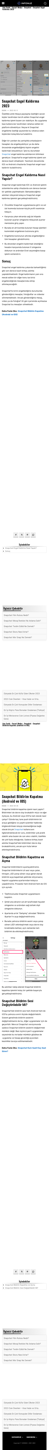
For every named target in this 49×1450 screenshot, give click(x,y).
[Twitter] (21, 534)
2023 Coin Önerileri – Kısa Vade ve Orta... (21, 699)
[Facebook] (15, 534)
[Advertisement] (24, 578)
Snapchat (27, 7)
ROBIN (4, 110)
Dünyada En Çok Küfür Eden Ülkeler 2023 (22, 693)
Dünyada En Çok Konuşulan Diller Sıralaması (23, 704)
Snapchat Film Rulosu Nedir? (16, 615)
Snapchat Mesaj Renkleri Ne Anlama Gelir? (22, 621)
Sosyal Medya (17, 7)
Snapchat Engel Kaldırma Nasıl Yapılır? (21, 548)
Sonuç (7, 551)
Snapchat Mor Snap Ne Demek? (18, 637)
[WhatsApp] (33, 534)
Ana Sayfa (6, 7)
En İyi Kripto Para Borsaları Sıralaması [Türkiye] (24, 710)
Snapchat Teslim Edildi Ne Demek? (19, 626)
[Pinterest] (27, 534)
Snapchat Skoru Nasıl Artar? (16, 632)
